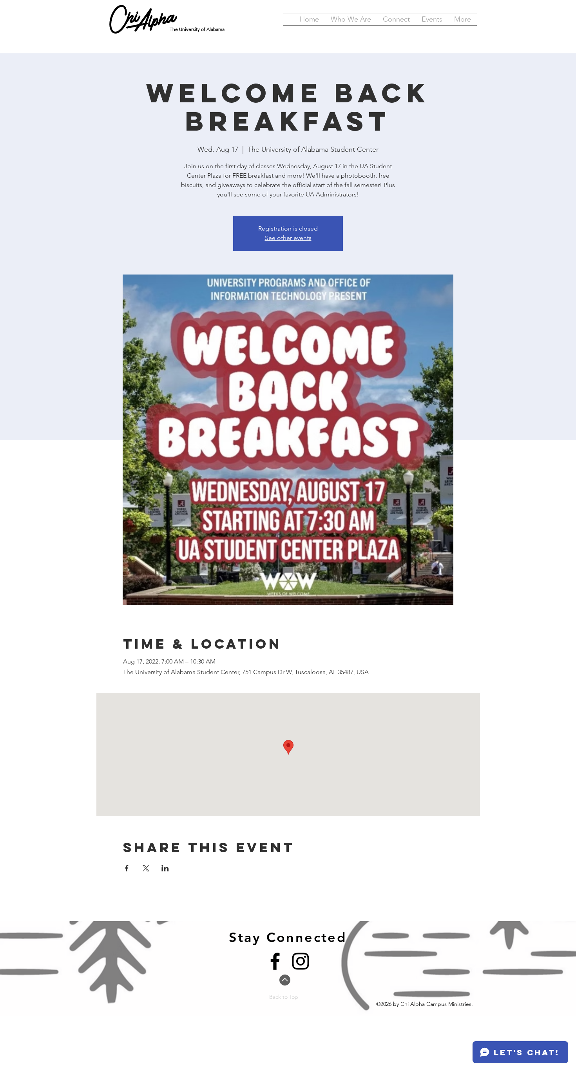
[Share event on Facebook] (126, 868)
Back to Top (283, 996)
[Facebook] (275, 961)
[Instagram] (300, 961)
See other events (288, 238)
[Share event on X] (146, 868)
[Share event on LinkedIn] (165, 868)
